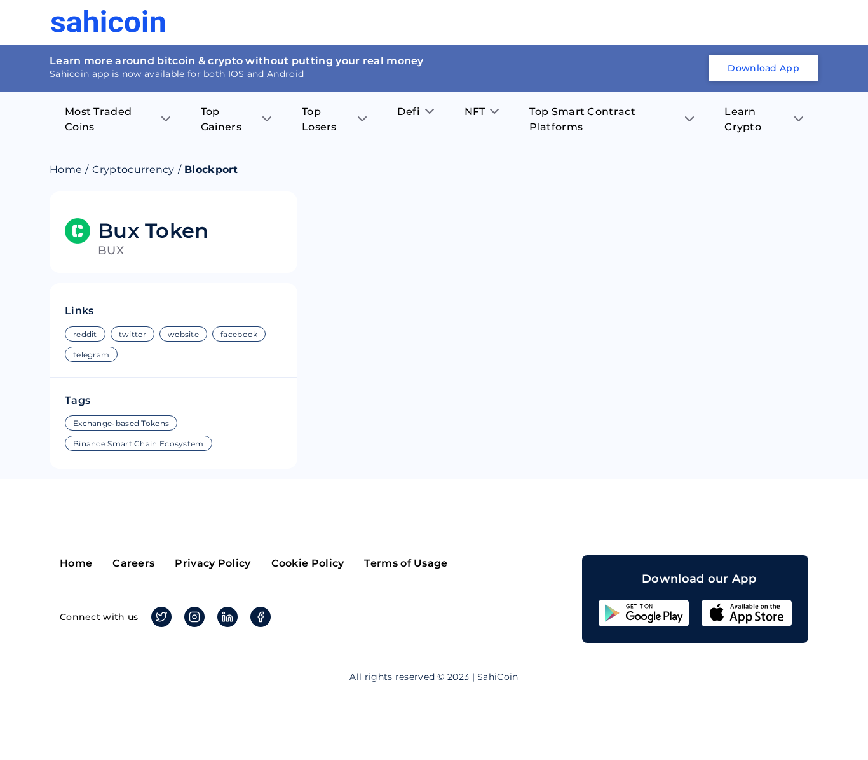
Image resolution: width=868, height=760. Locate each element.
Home (66, 169)
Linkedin (227, 617)
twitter (132, 334)
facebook (238, 334)
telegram (91, 354)
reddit (85, 334)
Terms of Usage (405, 563)
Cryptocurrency (133, 169)
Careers (133, 563)
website (183, 334)
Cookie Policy (307, 563)
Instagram (194, 617)
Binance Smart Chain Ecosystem (138, 443)
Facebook (260, 617)
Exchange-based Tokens (121, 423)
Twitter (161, 617)
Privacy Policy (212, 563)
